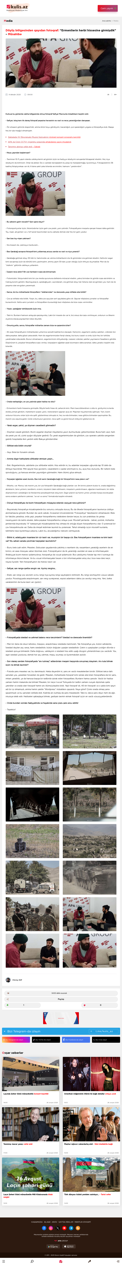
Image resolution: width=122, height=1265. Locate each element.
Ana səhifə (106, 21)
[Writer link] (89, 1261)
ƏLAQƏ (47, 1222)
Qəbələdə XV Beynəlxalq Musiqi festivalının (44, 137)
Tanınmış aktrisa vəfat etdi (24, 147)
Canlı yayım (107, 8)
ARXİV (54, 1222)
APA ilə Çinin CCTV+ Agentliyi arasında (39, 142)
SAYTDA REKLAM (66, 1222)
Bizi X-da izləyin (101, 1040)
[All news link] (118, 1261)
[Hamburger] (3, 1261)
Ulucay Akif (17, 980)
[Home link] (60, 1261)
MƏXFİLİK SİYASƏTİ (83, 1222)
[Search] (32, 1261)
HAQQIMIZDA (37, 1222)
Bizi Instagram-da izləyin (14, 1040)
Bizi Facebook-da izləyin (74, 1040)
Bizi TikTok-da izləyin (43, 1040)
